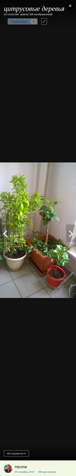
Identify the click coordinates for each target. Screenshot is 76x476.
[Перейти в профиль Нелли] (8, 468)
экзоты (24, 14)
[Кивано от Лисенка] (5, 233)
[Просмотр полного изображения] (44, 21)
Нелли (21, 466)
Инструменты (15, 453)
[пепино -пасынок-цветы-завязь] (71, 233)
